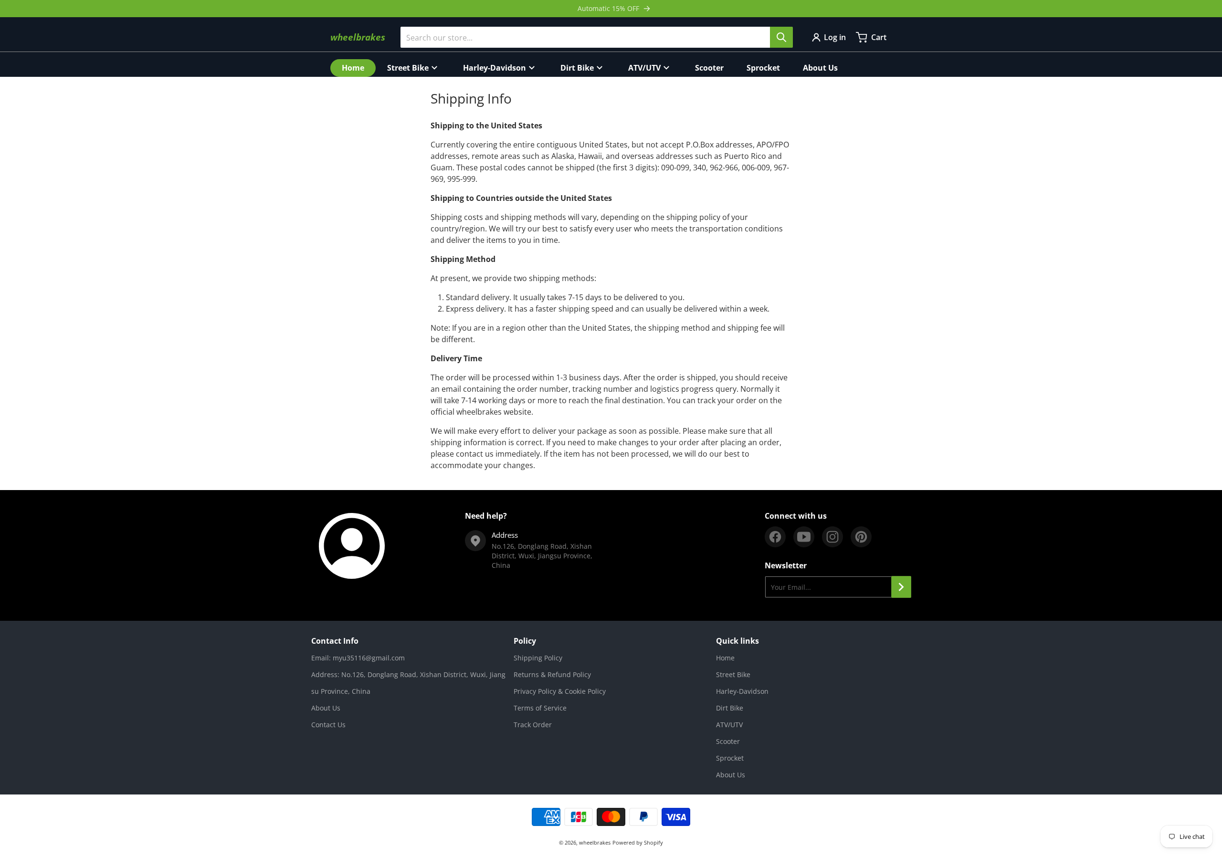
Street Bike (733, 674)
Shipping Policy (538, 657)
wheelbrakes (595, 842)
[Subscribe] (901, 587)
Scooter (728, 741)
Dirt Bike (729, 707)
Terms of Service (540, 707)
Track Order (533, 724)
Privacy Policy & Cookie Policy (560, 691)
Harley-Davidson (742, 691)
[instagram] (832, 536)
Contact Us (328, 724)
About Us (325, 707)
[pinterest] (861, 536)
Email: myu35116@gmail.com (358, 657)
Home (725, 657)
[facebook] (775, 536)
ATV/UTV (729, 724)
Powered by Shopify (637, 842)
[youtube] (803, 536)
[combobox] (596, 37)
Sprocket (730, 758)
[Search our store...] (781, 37)
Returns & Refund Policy (552, 674)
